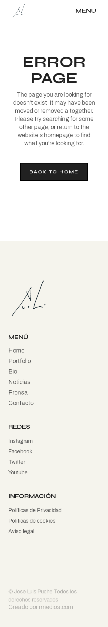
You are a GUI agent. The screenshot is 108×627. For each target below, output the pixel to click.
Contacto (21, 403)
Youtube (18, 473)
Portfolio (19, 361)
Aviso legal (21, 531)
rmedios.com (56, 607)
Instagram (20, 441)
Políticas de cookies (32, 521)
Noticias (19, 382)
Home (16, 350)
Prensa (18, 392)
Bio (12, 371)
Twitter (16, 462)
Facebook (20, 451)
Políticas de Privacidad (35, 510)
